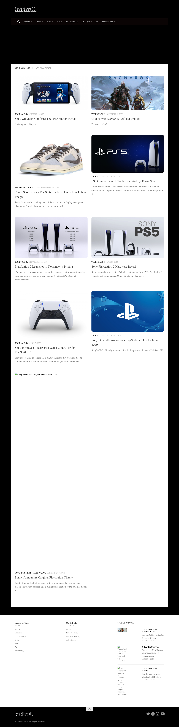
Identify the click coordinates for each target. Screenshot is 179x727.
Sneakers (20, 187)
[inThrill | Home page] (26, 9)
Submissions (107, 21)
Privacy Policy (72, 632)
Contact (69, 629)
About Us (70, 625)
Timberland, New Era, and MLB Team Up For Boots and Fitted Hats (152, 653)
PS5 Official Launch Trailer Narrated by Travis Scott (123, 181)
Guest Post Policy (73, 636)
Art (96, 21)
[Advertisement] (89, 44)
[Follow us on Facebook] (153, 714)
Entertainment (72, 21)
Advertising (71, 640)
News (59, 21)
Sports (38, 21)
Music (27, 21)
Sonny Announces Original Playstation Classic (44, 577)
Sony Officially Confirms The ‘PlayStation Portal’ (46, 118)
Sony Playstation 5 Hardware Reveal (113, 266)
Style (49, 21)
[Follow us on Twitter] (148, 714)
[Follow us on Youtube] (162, 714)
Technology (21, 114)
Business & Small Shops (151, 669)
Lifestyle (86, 21)
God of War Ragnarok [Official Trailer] (115, 118)
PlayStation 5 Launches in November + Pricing (44, 266)
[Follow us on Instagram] (157, 714)
